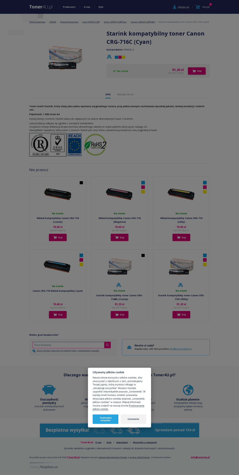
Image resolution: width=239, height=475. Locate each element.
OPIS (108, 94)
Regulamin (122, 442)
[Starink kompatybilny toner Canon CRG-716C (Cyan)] (65, 57)
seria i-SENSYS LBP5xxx (115, 21)
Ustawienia (133, 419)
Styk (100, 6)
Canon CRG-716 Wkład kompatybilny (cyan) (58, 290)
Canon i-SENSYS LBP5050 (143, 21)
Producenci (69, 6)
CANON (52, 21)
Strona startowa (37, 21)
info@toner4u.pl (200, 457)
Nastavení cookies (162, 457)
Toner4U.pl (73, 457)
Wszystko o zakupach (145, 442)
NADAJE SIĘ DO (125, 94)
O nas (87, 6)
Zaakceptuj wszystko (105, 419)
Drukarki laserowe (69, 21)
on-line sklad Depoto (139, 457)
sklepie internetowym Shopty (112, 457)
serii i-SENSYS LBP (91, 21)
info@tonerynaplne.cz (180, 348)
